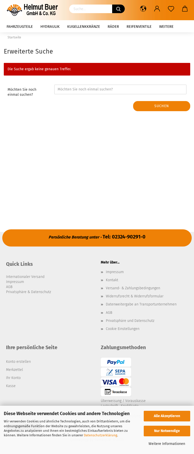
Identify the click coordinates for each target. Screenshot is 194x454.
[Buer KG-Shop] (34, 10)
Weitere (166, 26)
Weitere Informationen (167, 444)
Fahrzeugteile (20, 26)
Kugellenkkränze (83, 26)
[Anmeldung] (157, 9)
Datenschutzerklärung (100, 435)
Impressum (115, 272)
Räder (113, 26)
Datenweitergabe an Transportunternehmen (141, 304)
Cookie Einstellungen (122, 329)
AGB (109, 312)
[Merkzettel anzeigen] (171, 9)
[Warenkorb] (185, 9)
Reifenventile (139, 26)
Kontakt (112, 280)
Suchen (161, 106)
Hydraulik (50, 26)
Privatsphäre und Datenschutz (130, 321)
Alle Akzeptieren (167, 416)
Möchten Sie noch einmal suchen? (22, 92)
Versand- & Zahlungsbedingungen (133, 288)
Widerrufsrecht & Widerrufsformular (134, 296)
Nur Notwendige (167, 431)
